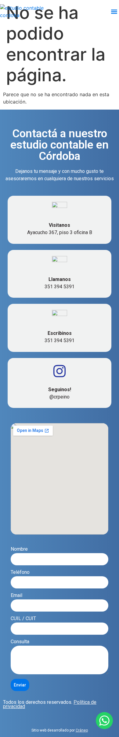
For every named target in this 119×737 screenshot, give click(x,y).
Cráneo (82, 730)
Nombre (19, 549)
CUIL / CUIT (23, 618)
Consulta (20, 641)
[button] (114, 11)
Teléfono (20, 572)
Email (16, 595)
